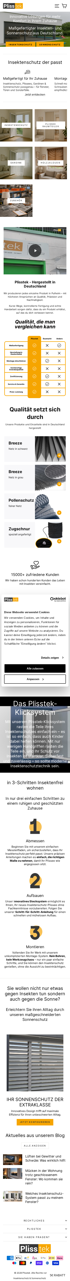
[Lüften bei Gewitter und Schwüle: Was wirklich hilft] (12, 1159)
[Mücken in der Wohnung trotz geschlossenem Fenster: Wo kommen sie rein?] (12, 1173)
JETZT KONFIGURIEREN (35, 1122)
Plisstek (34, 1228)
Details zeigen (50, 657)
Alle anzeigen (35, 1145)
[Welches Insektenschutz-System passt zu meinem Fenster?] (12, 1196)
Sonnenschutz (49, 44)
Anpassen (33, 679)
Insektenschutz (20, 44)
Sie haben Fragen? (34, 1237)
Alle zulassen (35, 668)
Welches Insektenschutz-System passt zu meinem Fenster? (44, 1198)
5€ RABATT (57, 1275)
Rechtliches (34, 1220)
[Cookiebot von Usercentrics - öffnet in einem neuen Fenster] (50, 599)
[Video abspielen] (35, 250)
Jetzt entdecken (35, 94)
